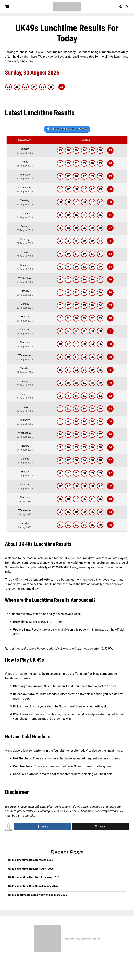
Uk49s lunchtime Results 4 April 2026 (31, 868)
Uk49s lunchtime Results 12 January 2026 (33, 877)
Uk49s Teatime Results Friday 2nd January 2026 (37, 894)
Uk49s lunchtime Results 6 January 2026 (33, 886)
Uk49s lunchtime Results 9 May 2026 (30, 859)
